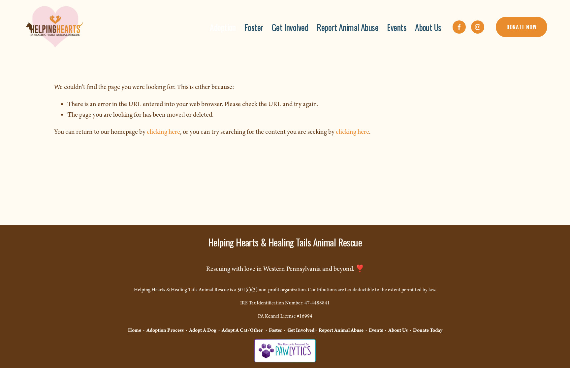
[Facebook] (459, 27)
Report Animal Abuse (347, 27)
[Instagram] (477, 27)
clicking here (163, 132)
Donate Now (521, 27)
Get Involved (290, 27)
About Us (428, 27)
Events (396, 27)
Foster (253, 27)
